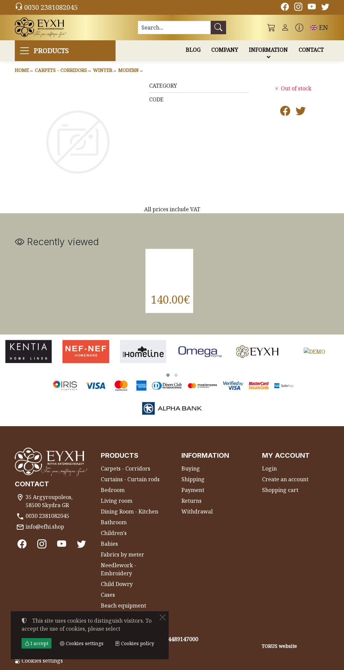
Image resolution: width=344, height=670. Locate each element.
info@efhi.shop (45, 526)
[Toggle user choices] (285, 27)
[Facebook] (285, 7)
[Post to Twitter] (301, 112)
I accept (38, 643)
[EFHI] (257, 351)
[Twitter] (325, 7)
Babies (109, 543)
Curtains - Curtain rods (130, 479)
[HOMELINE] (143, 351)
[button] (271, 27)
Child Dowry (117, 584)
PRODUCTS (51, 50)
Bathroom (114, 522)
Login (269, 468)
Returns (191, 500)
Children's (114, 533)
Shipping (193, 479)
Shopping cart (280, 490)
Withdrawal (197, 511)
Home (22, 70)
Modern (128, 70)
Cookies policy (137, 643)
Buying (190, 468)
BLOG (193, 49)
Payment (192, 490)
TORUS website (279, 646)
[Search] (218, 27)
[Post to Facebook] (285, 112)
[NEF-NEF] (85, 351)
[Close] (163, 617)
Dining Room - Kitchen (129, 511)
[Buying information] (299, 27)
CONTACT (311, 49)
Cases (108, 594)
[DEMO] (314, 351)
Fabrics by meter (122, 554)
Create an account (285, 479)
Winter (102, 70)
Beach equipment (123, 605)
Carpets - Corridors (61, 70)
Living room (116, 500)
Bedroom (113, 490)
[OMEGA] (200, 351)
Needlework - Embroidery (118, 569)
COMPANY (224, 49)
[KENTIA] (28, 351)
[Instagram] (298, 7)
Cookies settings (41, 660)
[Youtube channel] (312, 7)
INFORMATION (268, 49)
